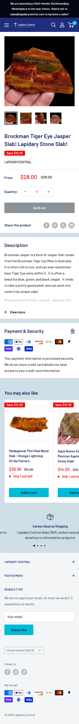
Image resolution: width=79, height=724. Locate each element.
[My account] (62, 25)
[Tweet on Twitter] (63, 225)
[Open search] (53, 25)
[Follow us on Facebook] (7, 672)
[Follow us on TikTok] (24, 672)
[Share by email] (71, 225)
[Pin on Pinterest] (55, 225)
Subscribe (19, 630)
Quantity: (11, 192)
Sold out (39, 208)
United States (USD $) (20, 650)
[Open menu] (6, 25)
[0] (71, 25)
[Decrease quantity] (25, 191)
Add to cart (29, 493)
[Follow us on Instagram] (16, 672)
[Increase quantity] (48, 191)
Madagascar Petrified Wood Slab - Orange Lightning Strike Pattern (28, 456)
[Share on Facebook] (46, 225)
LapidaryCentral (18, 162)
